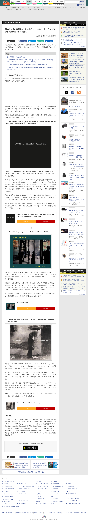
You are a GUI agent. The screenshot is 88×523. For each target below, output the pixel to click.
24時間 (69, 24)
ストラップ (9, 9)
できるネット (7, 503)
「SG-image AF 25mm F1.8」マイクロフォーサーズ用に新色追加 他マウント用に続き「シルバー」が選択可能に (74, 44)
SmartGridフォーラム (24, 483)
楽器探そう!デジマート (43, 486)
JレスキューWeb (56, 491)
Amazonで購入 (26, 221)
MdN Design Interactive (58, 501)
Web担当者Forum (8, 486)
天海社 (69, 483)
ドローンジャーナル (8, 494)
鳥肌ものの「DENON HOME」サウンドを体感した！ (76, 73)
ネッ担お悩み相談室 (8, 496)
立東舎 (39, 491)
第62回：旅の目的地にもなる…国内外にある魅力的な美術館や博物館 (21, 465)
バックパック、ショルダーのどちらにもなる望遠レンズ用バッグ (76, 177)
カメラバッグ (37, 7)
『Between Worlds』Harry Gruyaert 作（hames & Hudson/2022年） (28, 64)
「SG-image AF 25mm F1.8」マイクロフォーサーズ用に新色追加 (76, 199)
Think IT (6, 483)
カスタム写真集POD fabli (74, 500)
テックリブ (53, 503)
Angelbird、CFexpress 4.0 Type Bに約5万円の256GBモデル (76, 148)
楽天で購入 (45, 221)
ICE (67, 481)
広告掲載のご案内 (28, 512)
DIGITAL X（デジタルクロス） (26, 494)
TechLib (54, 506)
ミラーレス (5, 7)
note (42, 41)
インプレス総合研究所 (9, 488)
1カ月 (82, 24)
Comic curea (71, 486)
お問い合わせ (19, 512)
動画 (35, 9)
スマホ (16, 9)
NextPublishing (22, 503)
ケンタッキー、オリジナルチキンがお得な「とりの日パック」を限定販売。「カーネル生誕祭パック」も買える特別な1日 (74, 284)
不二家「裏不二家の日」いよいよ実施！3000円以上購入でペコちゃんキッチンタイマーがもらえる (74, 288)
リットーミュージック (43, 483)
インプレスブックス (23, 500)
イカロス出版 (54, 481)
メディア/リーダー (47, 7)
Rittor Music (39, 481)
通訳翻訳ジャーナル (57, 488)
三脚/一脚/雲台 (57, 7)
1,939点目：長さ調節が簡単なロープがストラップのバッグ (76, 259)
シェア (24, 41)
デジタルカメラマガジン (9, 501)
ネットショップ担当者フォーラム (26, 486)
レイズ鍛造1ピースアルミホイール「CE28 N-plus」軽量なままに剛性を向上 (76, 79)
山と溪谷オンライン (42, 496)
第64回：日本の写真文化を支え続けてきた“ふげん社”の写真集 (40, 465)
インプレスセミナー (23, 491)
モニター (65, 7)
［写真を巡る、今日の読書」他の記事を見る (30, 472)
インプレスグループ (67, 512)
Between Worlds (23, 303)
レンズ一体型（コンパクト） (25, 7)
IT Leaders (6, 491)
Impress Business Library (24, 488)
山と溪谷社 (38, 494)
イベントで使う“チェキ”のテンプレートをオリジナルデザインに (76, 245)
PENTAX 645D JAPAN (75, 106)
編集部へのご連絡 (38, 512)
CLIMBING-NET (41, 498)
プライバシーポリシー (49, 512)
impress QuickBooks (72, 488)
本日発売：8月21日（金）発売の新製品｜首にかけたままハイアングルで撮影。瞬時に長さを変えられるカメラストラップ (74, 29)
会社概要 (59, 512)
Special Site (67, 50)
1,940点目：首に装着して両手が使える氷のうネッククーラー (76, 115)
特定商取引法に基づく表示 (80, 512)
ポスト (12, 41)
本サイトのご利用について (8, 512)
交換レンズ (13, 7)
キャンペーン (41, 9)
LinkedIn (50, 41)
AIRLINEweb (56, 483)
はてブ (33, 41)
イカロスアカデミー (57, 494)
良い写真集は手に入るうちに (16, 57)
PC (4, 9)
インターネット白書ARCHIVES (11, 506)
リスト (17, 41)
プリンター (71, 7)
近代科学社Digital (42, 503)
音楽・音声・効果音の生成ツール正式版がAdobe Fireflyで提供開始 (76, 186)
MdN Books (55, 498)
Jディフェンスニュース (58, 486)
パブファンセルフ (72, 493)
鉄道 (25, 9)
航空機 (29, 9)
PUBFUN (68, 491)
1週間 (76, 24)
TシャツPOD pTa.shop (73, 498)
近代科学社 (38, 501)
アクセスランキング (69, 22)
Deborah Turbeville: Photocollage (29, 403)
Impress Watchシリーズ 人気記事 (73, 270)
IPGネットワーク (70, 496)
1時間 (63, 24)
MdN (52, 496)
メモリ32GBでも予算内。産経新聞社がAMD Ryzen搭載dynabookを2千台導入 (76, 61)
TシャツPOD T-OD (42, 488)
